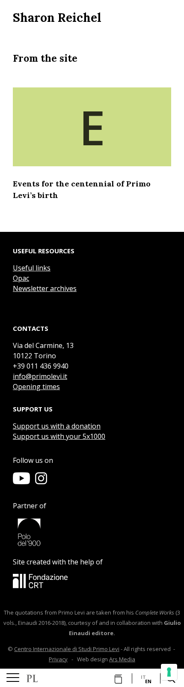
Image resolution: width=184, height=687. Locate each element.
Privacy (58, 659)
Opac (21, 278)
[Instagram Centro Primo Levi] (41, 481)
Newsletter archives (45, 288)
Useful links (31, 268)
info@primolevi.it (40, 376)
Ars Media (122, 659)
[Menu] (12, 678)
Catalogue (116, 678)
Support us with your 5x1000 (59, 436)
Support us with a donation (57, 426)
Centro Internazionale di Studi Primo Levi (66, 649)
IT (143, 677)
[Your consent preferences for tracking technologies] (169, 672)
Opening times (36, 386)
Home (32, 678)
